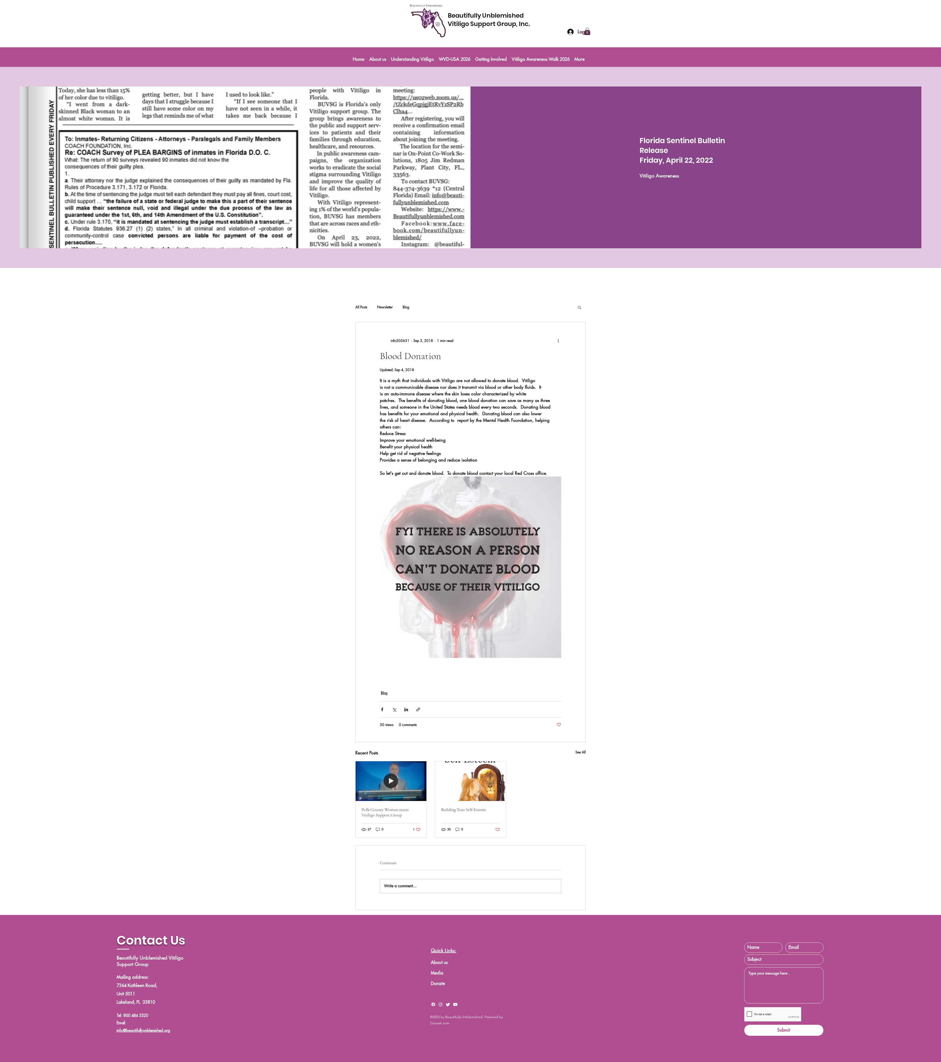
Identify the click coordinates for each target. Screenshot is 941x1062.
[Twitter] (448, 1004)
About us (439, 962)
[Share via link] (418, 709)
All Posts (361, 307)
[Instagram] (440, 1004)
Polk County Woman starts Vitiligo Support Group (385, 812)
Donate (438, 983)
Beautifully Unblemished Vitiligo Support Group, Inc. (489, 19)
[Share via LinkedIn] (406, 709)
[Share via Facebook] (382, 709)
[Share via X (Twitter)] (394, 709)
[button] (587, 31)
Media (437, 973)
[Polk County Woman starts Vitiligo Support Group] (391, 781)
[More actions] (558, 341)
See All (580, 752)
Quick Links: (443, 950)
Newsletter (385, 307)
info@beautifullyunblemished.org (143, 1031)
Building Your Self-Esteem (463, 809)
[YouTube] (455, 1004)
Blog (406, 307)
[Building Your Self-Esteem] (470, 781)
